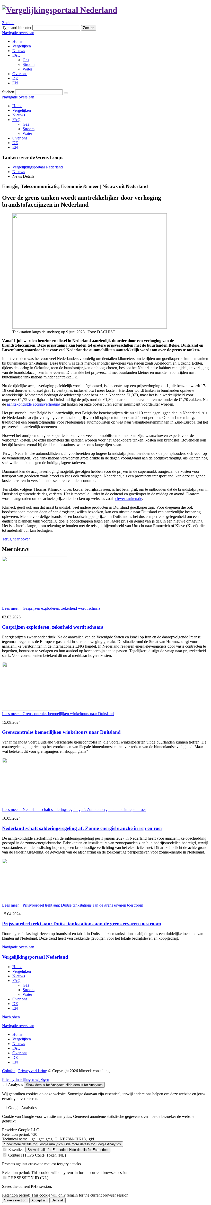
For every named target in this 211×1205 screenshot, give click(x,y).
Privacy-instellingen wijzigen (25, 1079)
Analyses (15, 1084)
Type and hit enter (16, 27)
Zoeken (8, 23)
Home (17, 106)
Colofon (8, 1071)
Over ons (19, 138)
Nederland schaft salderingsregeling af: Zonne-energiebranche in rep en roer (82, 828)
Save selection (15, 1200)
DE (15, 142)
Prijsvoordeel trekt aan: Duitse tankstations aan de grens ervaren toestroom (81, 923)
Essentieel (16, 1149)
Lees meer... (51, 608)
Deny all (57, 1200)
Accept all (38, 1200)
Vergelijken (21, 110)
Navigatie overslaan (18, 33)
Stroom (28, 129)
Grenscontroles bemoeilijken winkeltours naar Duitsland (61, 732)
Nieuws (18, 115)
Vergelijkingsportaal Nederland (37, 167)
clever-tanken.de (128, 498)
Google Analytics (22, 1108)
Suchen (8, 92)
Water (27, 133)
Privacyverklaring (32, 1071)
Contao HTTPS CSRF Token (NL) (37, 1155)
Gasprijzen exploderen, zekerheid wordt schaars (52, 627)
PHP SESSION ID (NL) (28, 1178)
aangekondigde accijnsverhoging (33, 404)
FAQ (16, 119)
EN (15, 147)
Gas (26, 124)
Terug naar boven (16, 539)
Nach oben (11, 1017)
